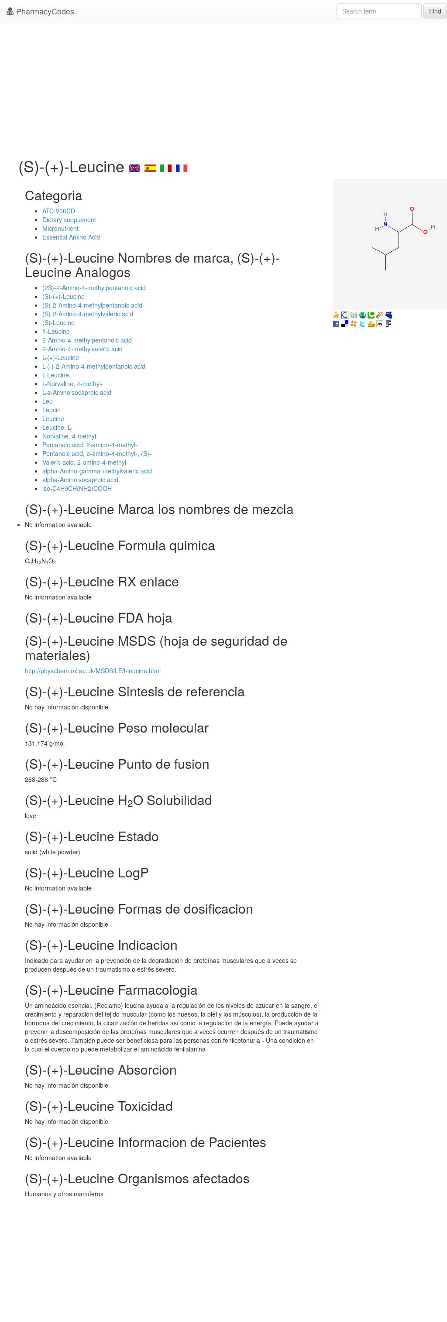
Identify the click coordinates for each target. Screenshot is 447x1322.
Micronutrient (60, 228)
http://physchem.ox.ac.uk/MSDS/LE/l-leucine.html (93, 670)
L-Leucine (55, 374)
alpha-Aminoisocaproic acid (80, 479)
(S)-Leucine (58, 322)
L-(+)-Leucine (60, 357)
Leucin (51, 409)
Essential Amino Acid (71, 237)
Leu (47, 401)
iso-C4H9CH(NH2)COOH (77, 488)
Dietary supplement (69, 219)
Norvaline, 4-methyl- (70, 436)
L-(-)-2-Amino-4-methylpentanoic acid (93, 366)
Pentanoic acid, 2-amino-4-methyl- (90, 444)
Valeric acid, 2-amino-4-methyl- (85, 462)
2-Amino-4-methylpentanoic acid (87, 340)
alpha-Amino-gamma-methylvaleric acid (97, 470)
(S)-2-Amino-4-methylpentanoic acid (92, 305)
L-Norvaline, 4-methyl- (72, 383)
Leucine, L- (57, 427)
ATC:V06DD (58, 210)
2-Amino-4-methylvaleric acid (82, 348)
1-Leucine (56, 331)
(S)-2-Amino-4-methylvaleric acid (87, 313)
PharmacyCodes (44, 11)
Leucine (53, 418)
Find (435, 11)
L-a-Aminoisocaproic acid (76, 392)
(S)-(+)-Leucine (63, 296)
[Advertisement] (223, 87)
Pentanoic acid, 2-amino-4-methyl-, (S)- (96, 453)
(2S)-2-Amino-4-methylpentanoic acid (94, 287)
